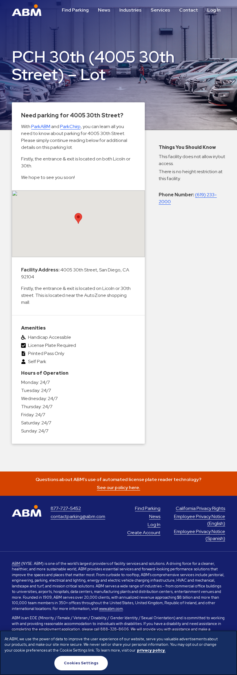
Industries (130, 10)
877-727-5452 (66, 508)
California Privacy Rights (200, 508)
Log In (214, 10)
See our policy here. (118, 487)
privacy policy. (151, 650)
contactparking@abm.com (78, 516)
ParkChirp (70, 126)
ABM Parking (26, 10)
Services (160, 10)
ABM (16, 563)
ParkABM (40, 126)
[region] (118, 652)
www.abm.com (111, 608)
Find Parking (75, 10)
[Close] (227, 639)
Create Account (143, 533)
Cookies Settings (81, 663)
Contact (188, 10)
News (104, 10)
